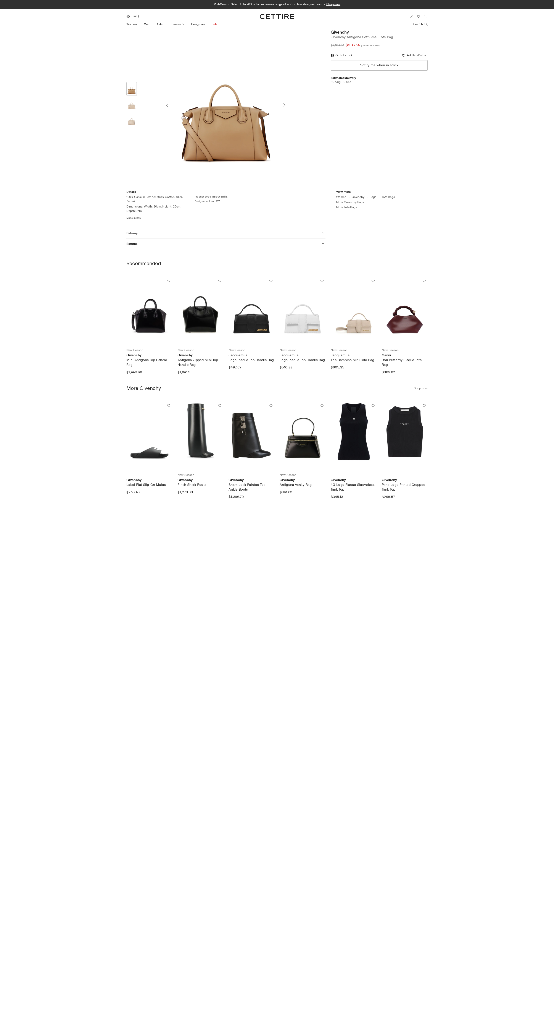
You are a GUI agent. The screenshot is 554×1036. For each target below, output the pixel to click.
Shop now (328, 4)
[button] (133, 16)
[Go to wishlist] (418, 16)
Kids (159, 24)
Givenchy (340, 32)
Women (131, 24)
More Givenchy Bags (350, 202)
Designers (198, 24)
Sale (214, 24)
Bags (373, 197)
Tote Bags (388, 197)
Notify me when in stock (379, 65)
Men (147, 24)
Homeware (176, 24)
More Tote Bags (346, 207)
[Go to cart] (425, 16)
